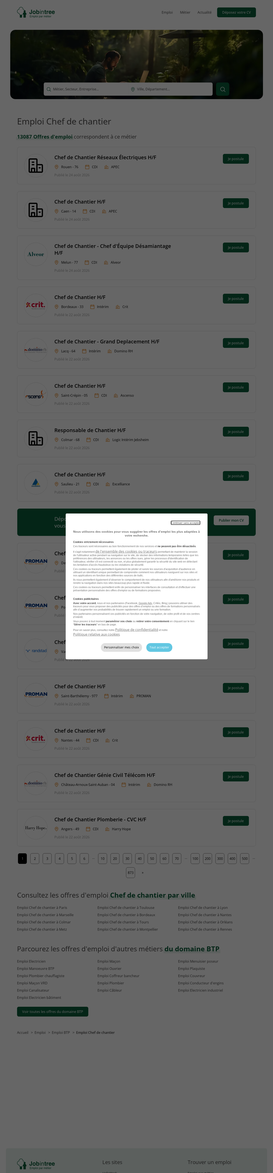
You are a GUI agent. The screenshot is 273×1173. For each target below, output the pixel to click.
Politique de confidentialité (136, 629)
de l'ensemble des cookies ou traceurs (126, 551)
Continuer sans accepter (185, 523)
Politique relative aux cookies (96, 634)
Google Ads (145, 603)
